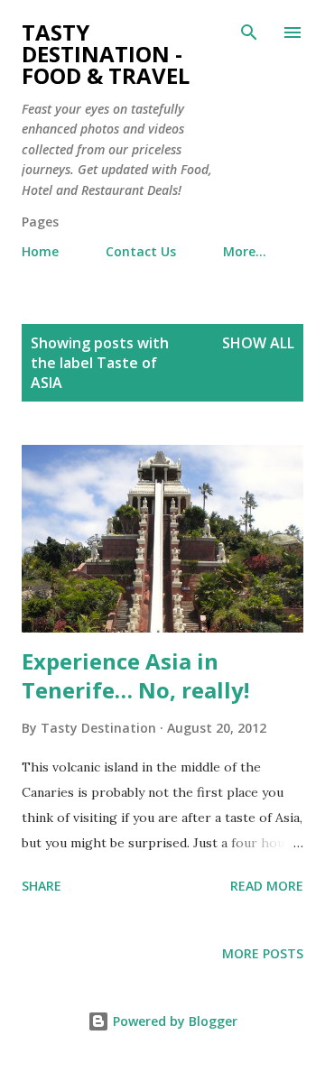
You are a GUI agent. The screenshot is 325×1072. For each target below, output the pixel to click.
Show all (258, 343)
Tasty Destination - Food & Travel (106, 53)
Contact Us (141, 251)
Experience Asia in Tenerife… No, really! (135, 675)
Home (40, 251)
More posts (262, 953)
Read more (266, 885)
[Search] (249, 32)
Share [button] (41, 885)
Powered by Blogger (173, 1021)
